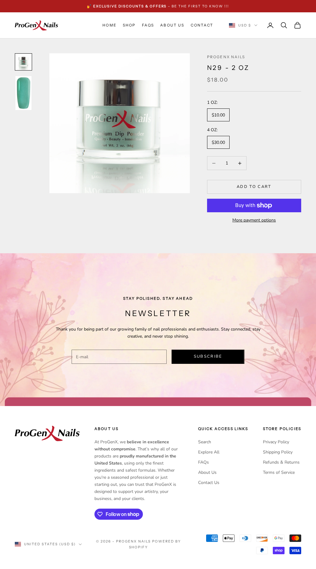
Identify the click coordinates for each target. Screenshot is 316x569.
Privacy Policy (276, 442)
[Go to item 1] (23, 62)
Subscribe (208, 356)
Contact (202, 25)
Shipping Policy (278, 452)
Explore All (208, 452)
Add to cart (254, 186)
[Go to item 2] (23, 93)
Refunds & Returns (281, 462)
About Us (172, 25)
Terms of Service (279, 472)
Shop (129, 25)
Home (109, 25)
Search (204, 442)
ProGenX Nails (226, 57)
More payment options (254, 220)
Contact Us (208, 483)
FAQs (148, 25)
